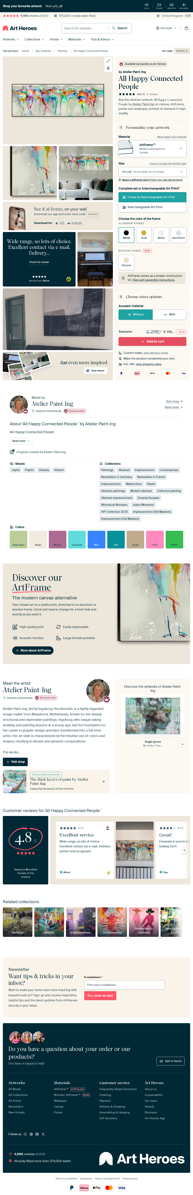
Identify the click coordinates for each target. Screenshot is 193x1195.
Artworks (9, 39)
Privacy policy (130, 1178)
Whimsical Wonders (114, 505)
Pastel (151, 484)
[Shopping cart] (186, 28)
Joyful (16, 470)
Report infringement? (107, 1178)
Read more (172, 407)
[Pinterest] (31, 1134)
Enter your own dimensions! (152, 180)
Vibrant (59, 470)
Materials (74, 39)
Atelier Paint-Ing (134, 72)
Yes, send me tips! (100, 995)
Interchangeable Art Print (145, 207)
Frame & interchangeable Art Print (151, 197)
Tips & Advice (100, 39)
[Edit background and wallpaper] (108, 68)
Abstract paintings (113, 491)
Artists (54, 39)
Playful (29, 470)
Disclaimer (86, 1178)
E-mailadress (93, 977)
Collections (32, 39)
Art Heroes (154, 1083)
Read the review (39, 262)
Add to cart (155, 341)
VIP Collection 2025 (114, 512)
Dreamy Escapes (148, 498)
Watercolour (134, 484)
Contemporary (169, 470)
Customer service (114, 1083)
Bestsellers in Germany (116, 477)
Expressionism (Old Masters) (120, 519)
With (172, 314)
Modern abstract (141, 491)
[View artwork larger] (108, 61)
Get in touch (173, 1061)
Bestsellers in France (151, 477)
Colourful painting (169, 491)
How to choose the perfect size (167, 163)
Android (76, 223)
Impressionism (111, 484)
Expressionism (144, 470)
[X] (43, 1134)
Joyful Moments (143, 505)
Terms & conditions (66, 1178)
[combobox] (85, 28)
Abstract (124, 470)
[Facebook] (37, 1134)
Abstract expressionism (116, 498)
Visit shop (173, 401)
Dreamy (44, 470)
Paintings (107, 470)
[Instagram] (25, 1134)
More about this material (171, 137)
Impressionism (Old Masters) (152, 512)
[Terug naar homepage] (20, 28)
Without (138, 314)
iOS (61, 223)
